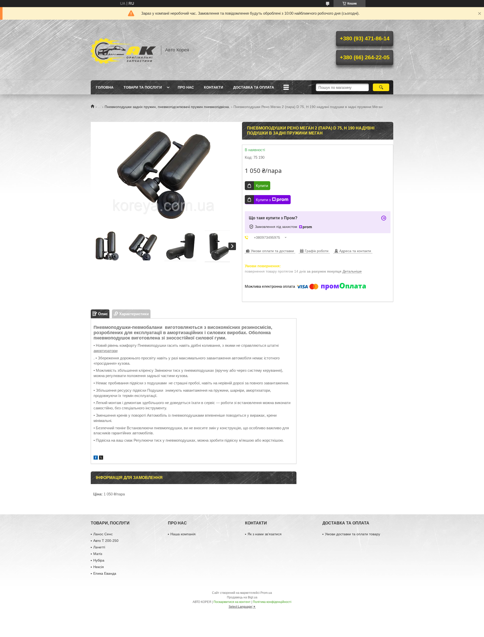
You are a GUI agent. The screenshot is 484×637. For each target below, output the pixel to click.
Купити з (263, 200)
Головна (104, 87)
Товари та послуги (143, 87)
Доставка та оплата (253, 87)
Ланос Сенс (103, 534)
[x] (101, 458)
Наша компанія (183, 534)
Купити (262, 185)
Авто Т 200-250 (105, 541)
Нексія (98, 567)
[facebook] (96, 458)
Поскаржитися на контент (232, 602)
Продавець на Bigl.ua (242, 597)
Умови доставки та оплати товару (352, 534)
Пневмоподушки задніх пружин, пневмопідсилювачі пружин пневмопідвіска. (167, 107)
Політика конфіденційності (272, 602)
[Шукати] (381, 87)
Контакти (213, 87)
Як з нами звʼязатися (265, 534)
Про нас (186, 87)
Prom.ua (266, 593)
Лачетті (99, 547)
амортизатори (105, 351)
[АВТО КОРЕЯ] (123, 49)
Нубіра (98, 560)
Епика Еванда (104, 573)
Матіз (97, 554)
